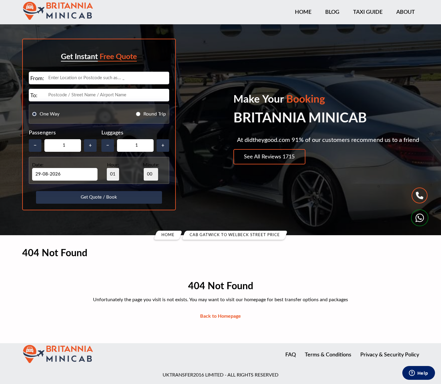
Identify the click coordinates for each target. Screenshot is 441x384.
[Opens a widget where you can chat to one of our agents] (418, 373)
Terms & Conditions (328, 355)
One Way (49, 114)
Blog (332, 12)
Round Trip (154, 114)
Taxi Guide (367, 12)
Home (303, 12)
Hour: (113, 165)
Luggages (112, 133)
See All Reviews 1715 (269, 157)
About (405, 12)
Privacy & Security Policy (389, 355)
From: (37, 78)
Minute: (151, 165)
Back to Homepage (220, 316)
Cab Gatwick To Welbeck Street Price (235, 235)
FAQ (290, 355)
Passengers (42, 133)
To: (34, 95)
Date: (38, 165)
